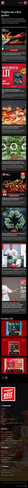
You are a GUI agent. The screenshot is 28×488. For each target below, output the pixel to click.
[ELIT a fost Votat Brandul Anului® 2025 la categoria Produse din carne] (14, 39)
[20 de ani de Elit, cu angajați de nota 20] (14, 255)
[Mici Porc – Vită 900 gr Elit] (14, 365)
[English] (19, 3)
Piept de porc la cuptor (6, 432)
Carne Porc (5, 339)
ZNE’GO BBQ (14, 353)
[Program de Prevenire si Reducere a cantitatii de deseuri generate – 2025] (14, 148)
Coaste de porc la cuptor (7, 434)
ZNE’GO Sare (14, 334)
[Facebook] (16, 486)
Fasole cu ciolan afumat (6, 438)
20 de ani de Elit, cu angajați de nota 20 (13, 269)
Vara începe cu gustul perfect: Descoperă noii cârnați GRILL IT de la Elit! (13, 91)
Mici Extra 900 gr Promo (7, 457)
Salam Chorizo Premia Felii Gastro (9, 461)
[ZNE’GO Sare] (14, 328)
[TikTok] (23, 486)
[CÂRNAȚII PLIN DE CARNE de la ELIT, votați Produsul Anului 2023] (14, 112)
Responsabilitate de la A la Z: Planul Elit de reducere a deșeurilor (13, 234)
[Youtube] (25, 486)
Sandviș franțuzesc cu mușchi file (9, 443)
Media (14, 266)
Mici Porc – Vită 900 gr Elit (14, 371)
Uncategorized (14, 50)
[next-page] (6, 377)
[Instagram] (19, 486)
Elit (24, 340)
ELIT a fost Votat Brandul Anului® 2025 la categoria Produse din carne (13, 53)
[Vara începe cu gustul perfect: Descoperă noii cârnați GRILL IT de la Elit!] (14, 76)
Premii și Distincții (14, 195)
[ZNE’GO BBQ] (14, 348)
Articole (14, 86)
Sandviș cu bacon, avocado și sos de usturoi (11, 440)
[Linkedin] (21, 486)
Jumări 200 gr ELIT (5, 459)
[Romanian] (22, 3)
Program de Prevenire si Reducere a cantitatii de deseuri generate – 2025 (13, 162)
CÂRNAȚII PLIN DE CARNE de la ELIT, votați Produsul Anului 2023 (12, 127)
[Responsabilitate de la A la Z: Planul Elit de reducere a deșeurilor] (14, 220)
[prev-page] (2, 377)
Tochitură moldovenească (7, 436)
